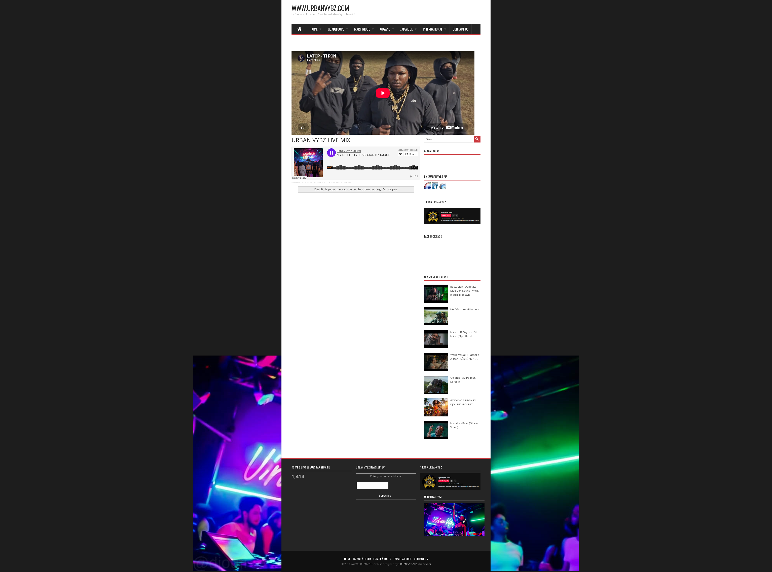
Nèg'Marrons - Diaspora (464, 309)
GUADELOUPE (336, 29)
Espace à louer (362, 559)
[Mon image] (454, 525)
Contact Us (460, 29)
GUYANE (385, 29)
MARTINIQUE (362, 29)
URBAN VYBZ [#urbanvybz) (414, 564)
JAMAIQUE (406, 29)
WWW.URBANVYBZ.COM (320, 8)
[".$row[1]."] (427, 185)
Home (313, 29)
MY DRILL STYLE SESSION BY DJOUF (332, 182)
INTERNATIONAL (432, 29)
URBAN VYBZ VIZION (302, 182)
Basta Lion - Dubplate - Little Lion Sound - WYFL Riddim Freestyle (464, 290)
